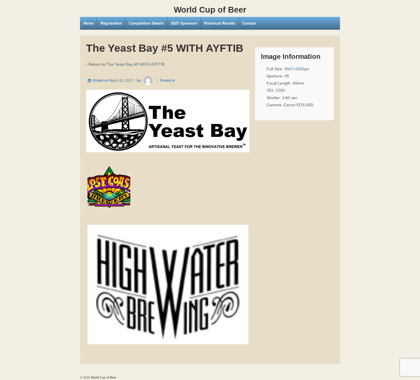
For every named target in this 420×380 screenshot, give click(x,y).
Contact (249, 23)
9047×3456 (294, 69)
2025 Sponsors (184, 23)
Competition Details (146, 23)
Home (88, 23)
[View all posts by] (148, 81)
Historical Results (219, 23)
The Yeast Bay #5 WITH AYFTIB (136, 64)
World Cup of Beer (210, 9)
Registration (111, 23)
